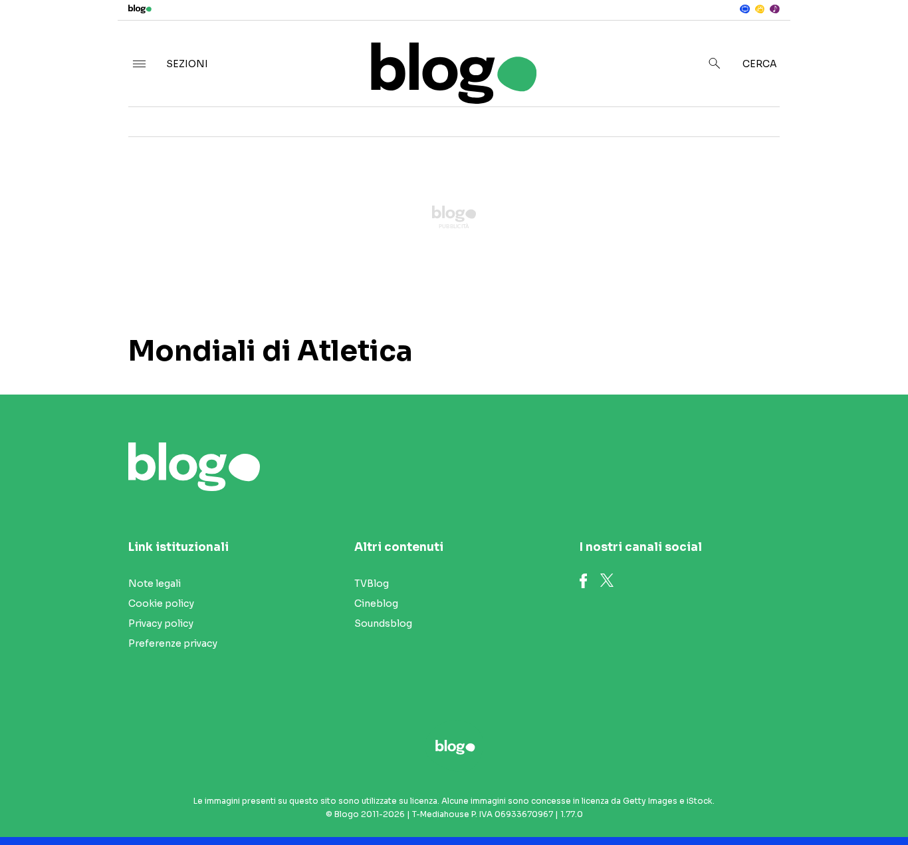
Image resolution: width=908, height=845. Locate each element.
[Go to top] (779, 801)
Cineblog (376, 603)
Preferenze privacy (172, 643)
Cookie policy (161, 603)
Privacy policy (160, 623)
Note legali (154, 584)
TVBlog (371, 584)
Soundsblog (383, 623)
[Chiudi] (877, 38)
